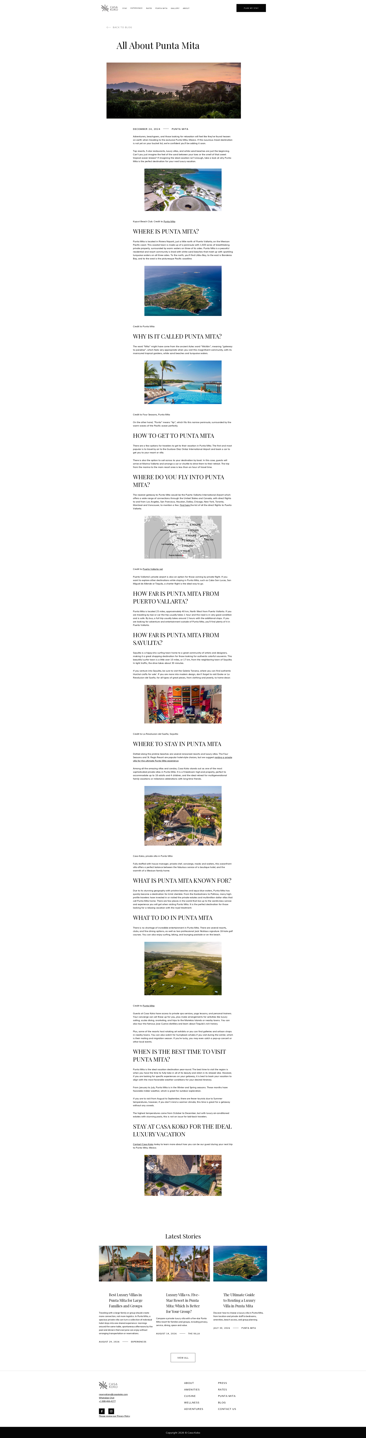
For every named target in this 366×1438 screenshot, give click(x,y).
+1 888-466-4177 (107, 1401)
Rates (149, 8)
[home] (109, 8)
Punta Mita (161, 8)
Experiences (138, 1342)
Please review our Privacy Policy (114, 1415)
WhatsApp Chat (106, 1397)
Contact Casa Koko (143, 1144)
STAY (124, 8)
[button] (137, 8)
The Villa (194, 1333)
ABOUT (186, 8)
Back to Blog (119, 27)
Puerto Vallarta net (153, 569)
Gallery (175, 8)
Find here (185, 505)
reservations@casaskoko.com (113, 1394)
